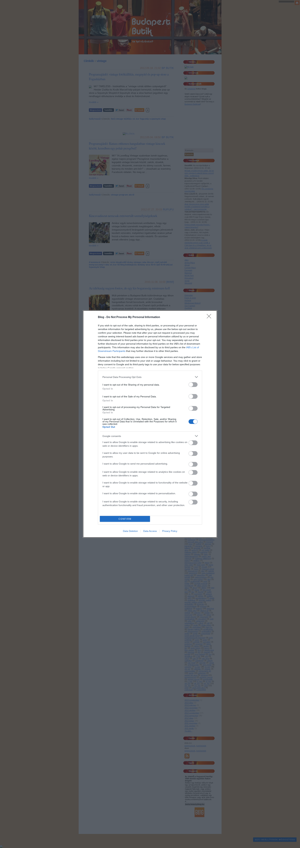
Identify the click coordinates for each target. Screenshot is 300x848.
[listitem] (150, 377)
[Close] (210, 317)
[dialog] (150, 424)
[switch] (193, 384)
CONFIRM (125, 519)
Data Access (150, 531)
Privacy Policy (169, 531)
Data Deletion (130, 531)
